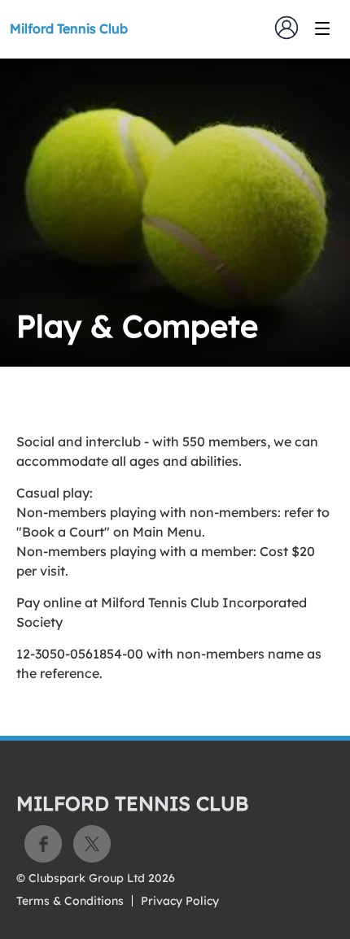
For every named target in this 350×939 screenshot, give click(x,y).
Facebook (43, 844)
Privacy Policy (180, 900)
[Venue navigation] (322, 28)
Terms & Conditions (70, 900)
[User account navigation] (286, 28)
